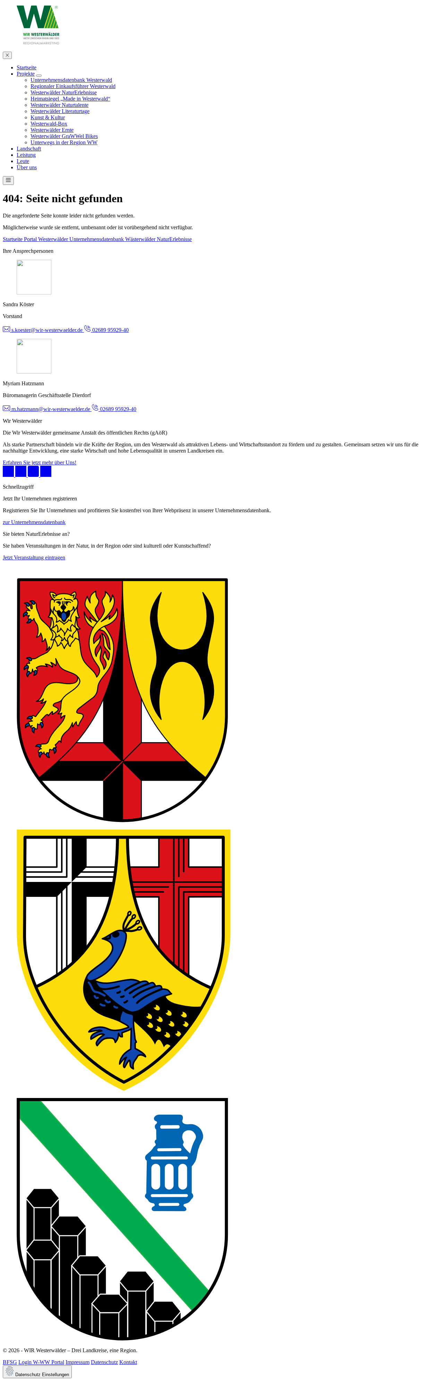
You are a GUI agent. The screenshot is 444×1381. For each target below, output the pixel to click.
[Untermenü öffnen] (39, 76)
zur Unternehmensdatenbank (34, 522)
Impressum (77, 1362)
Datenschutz (104, 1362)
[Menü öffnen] (8, 180)
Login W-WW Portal (41, 1362)
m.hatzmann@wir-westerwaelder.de (51, 409)
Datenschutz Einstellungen (41, 1374)
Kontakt (128, 1362)
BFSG (10, 1362)
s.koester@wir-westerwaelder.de (47, 330)
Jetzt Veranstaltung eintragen (34, 557)
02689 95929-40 (110, 330)
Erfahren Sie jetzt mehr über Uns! (39, 462)
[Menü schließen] (7, 55)
